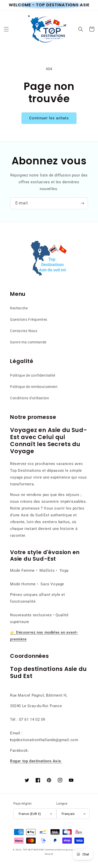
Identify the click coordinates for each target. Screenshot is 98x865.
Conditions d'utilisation (29, 398)
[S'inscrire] (82, 203)
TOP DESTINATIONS (33, 849)
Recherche (19, 308)
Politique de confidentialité (32, 375)
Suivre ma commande (28, 342)
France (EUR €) (30, 814)
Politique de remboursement (34, 387)
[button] (6, 29)
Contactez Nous (23, 331)
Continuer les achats (49, 118)
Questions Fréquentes (28, 319)
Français (68, 814)
